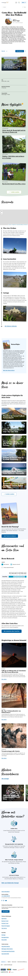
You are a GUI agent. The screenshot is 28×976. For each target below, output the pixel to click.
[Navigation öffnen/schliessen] (17, 2)
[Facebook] (2, 901)
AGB (2, 964)
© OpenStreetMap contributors (22, 224)
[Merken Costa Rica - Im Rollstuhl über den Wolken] (25, 51)
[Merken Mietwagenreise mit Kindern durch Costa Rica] (22, 787)
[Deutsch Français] (4, 962)
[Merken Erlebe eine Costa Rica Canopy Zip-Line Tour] (24, 423)
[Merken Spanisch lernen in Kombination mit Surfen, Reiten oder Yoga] (24, 479)
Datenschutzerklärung (22, 961)
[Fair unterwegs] (21, 970)
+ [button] (1, 211)
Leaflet (9, 224)
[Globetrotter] (4, 972)
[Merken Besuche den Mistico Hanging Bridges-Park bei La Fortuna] (24, 437)
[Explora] (3, 969)
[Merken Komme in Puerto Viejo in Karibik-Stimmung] (24, 451)
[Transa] (9, 969)
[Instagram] (4, 901)
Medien (9, 961)
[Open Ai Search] (19, 2)
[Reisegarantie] (11, 972)
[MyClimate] (14, 969)
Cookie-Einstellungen (8, 964)
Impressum (14, 961)
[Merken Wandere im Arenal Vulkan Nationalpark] (24, 410)
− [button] (1, 213)
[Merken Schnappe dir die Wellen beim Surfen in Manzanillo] (24, 465)
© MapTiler (14, 224)
